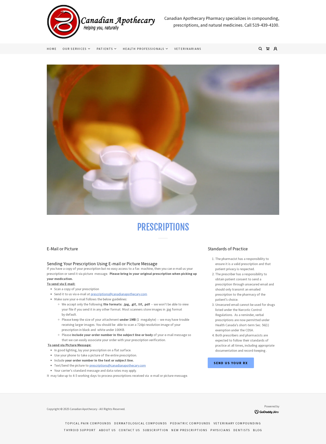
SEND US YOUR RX (231, 363)
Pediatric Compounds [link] (190, 423)
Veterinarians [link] (187, 49)
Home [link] (52, 49)
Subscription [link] (155, 430)
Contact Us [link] (129, 430)
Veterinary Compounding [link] (237, 423)
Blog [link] (257, 430)
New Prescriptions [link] (189, 430)
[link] (101, 21)
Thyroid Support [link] (80, 430)
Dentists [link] (241, 430)
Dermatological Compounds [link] (140, 423)
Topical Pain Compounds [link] (88, 423)
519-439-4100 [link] (265, 25)
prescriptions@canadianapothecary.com (119, 294)
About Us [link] (107, 430)
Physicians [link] (220, 430)
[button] (76, 48)
